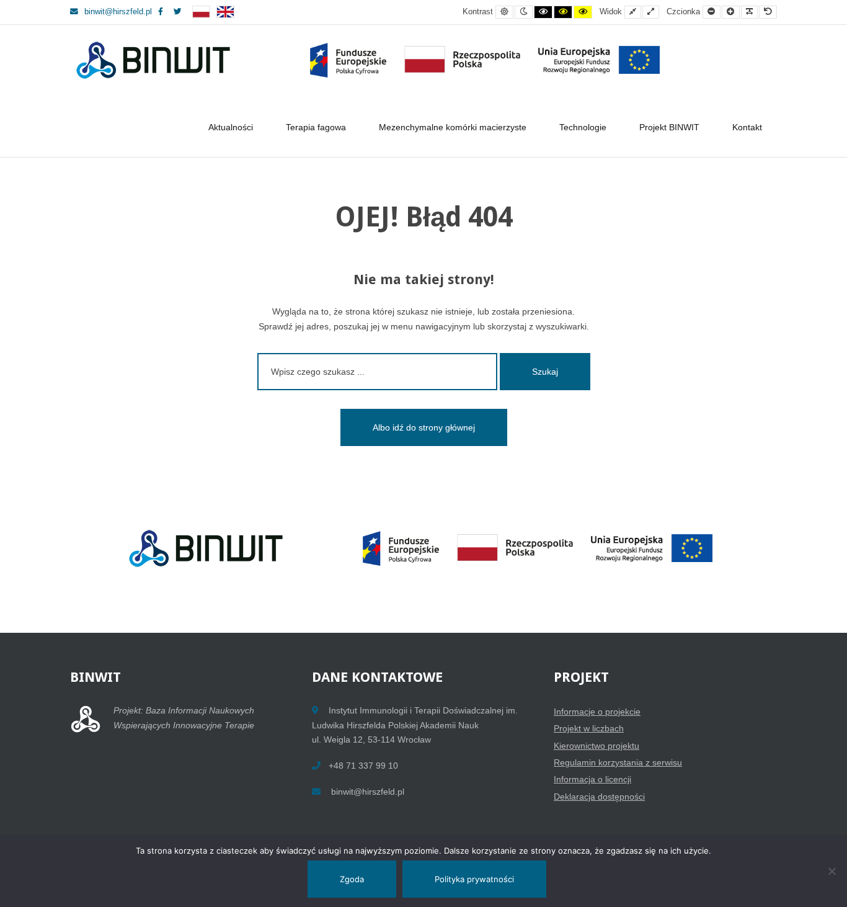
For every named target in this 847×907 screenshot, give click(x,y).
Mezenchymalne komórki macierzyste (452, 127)
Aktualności (230, 127)
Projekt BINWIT (669, 127)
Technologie (582, 127)
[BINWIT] (371, 60)
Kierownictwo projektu (596, 746)
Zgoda (352, 879)
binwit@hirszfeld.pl (118, 11)
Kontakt (747, 127)
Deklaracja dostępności (599, 797)
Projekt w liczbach (589, 728)
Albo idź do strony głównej (424, 427)
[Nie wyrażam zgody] (831, 871)
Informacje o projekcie (597, 712)
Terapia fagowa (316, 127)
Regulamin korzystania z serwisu (618, 762)
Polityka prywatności (474, 879)
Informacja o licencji (592, 779)
